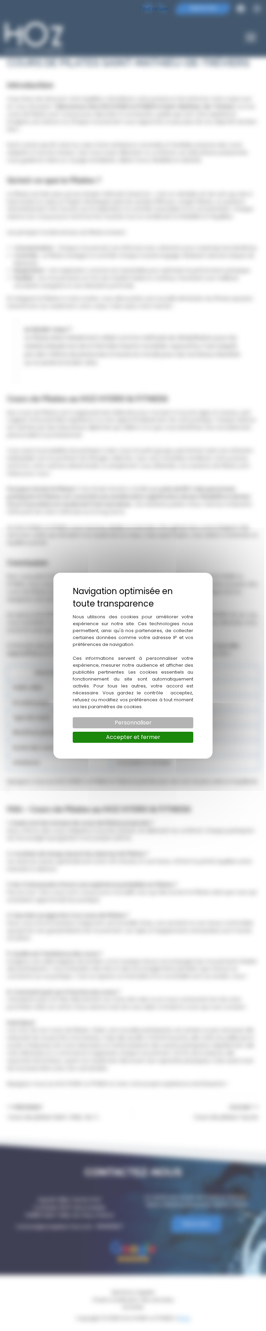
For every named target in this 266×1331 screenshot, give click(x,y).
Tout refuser (154, 8)
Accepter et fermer (133, 737)
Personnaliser (133, 723)
